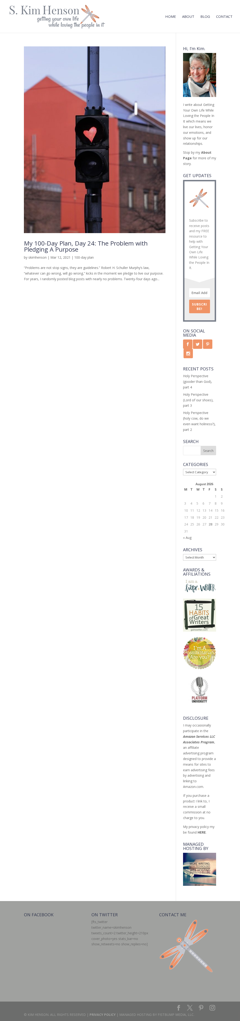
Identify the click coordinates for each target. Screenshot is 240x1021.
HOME (170, 17)
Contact (224, 17)
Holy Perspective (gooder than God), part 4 (197, 381)
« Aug (187, 537)
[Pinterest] (201, 1008)
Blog (205, 17)
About (188, 17)
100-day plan (84, 257)
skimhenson (37, 257)
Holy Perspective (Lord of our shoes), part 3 (198, 400)
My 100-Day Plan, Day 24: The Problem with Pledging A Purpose (86, 246)
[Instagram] (212, 1008)
